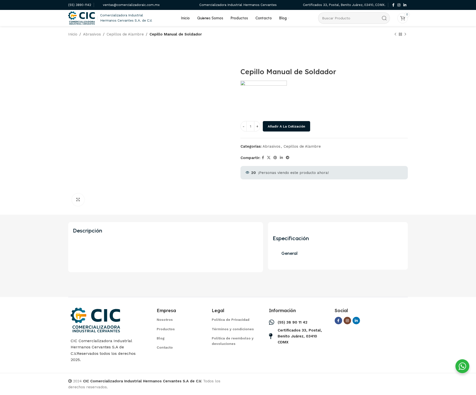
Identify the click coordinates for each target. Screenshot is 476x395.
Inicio (72, 34)
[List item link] (178, 319)
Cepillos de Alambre (125, 34)
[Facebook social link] (393, 5)
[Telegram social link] (287, 157)
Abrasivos (92, 34)
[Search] (384, 18)
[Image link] (95, 319)
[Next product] (405, 34)
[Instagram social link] (399, 5)
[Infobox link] (79, 5)
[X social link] (269, 157)
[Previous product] (395, 34)
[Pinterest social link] (275, 157)
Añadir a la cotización (286, 126)
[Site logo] (81, 17)
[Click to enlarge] (78, 200)
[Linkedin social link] (405, 5)
